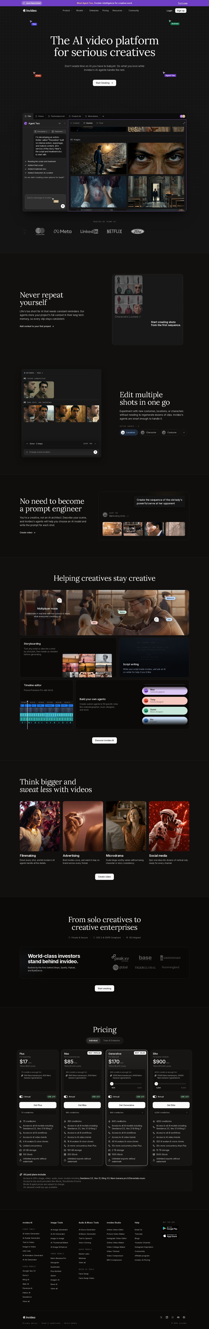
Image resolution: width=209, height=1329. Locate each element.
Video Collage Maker (116, 1247)
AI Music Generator (87, 1234)
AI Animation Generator (33, 1255)
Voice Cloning (85, 1242)
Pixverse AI (27, 1288)
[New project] (103, 116)
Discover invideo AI (104, 740)
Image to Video (29, 1247)
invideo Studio (114, 1222)
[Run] (95, 452)
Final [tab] (101, 123)
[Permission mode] (60, 123)
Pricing (106, 10)
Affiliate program (142, 1256)
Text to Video (28, 1242)
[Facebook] (184, 1317)
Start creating (104, 988)
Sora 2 (25, 1275)
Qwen (53, 1275)
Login (169, 10)
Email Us (138, 1229)
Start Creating (102, 83)
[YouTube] (178, 1317)
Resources (117, 10)
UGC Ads (27, 1251)
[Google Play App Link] (174, 1228)
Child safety (70, 1323)
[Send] (63, 206)
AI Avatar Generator (31, 1238)
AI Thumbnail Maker (59, 1242)
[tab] (28, 116)
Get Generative (126, 1105)
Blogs (137, 1238)
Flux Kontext (56, 1271)
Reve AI (54, 1284)
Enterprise (94, 10)
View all (26, 1301)
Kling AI (26, 1279)
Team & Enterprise (111, 1040)
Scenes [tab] (89, 123)
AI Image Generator (59, 1229)
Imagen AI (55, 1280)
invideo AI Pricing (142, 1260)
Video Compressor (115, 1256)
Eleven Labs (84, 1254)
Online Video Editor (115, 1229)
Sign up (181, 10)
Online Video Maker (115, 1242)
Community (134, 10)
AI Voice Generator (87, 1229)
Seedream (55, 1267)
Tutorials (138, 1234)
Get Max (82, 1105)
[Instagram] (172, 1317)
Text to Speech (85, 1238)
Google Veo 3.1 (29, 1271)
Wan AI (26, 1284)
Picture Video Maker (116, 1234)
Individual (93, 1040)
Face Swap (84, 1274)
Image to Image (57, 1238)
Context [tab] (76, 123)
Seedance (27, 1297)
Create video (104, 876)
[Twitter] (161, 1317)
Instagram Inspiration (144, 1247)
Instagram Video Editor (117, 1238)
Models (79, 10)
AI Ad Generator (30, 1259)
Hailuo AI (26, 1292)
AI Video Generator (31, 1233)
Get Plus (38, 1105)
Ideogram (55, 1262)
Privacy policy (30, 1323)
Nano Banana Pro (58, 1258)
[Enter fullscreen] (184, 123)
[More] (65, 123)
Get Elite (171, 1105)
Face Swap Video (86, 1278)
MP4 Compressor (114, 1260)
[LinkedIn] (166, 1317)
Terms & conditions (50, 1323)
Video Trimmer (113, 1251)
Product (66, 10)
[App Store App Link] (174, 1236)
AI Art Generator (58, 1234)
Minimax (82, 1258)
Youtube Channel (142, 1242)
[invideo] (29, 1317)
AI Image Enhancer (59, 1247)
